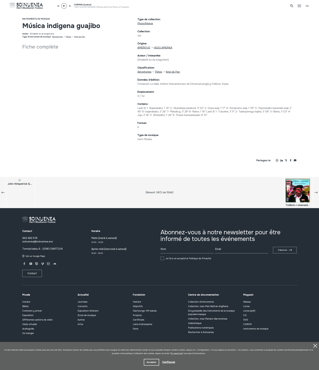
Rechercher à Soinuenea (201, 332)
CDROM (247, 324)
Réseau (247, 301)
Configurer (168, 362)
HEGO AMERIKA (163, 47)
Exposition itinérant (88, 310)
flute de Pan (79, 37)
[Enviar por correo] (295, 160)
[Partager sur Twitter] (286, 160)
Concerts (82, 306)
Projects (137, 315)
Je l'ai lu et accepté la (188, 258)
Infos (80, 324)
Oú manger (28, 333)
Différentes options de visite (37, 319)
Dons (135, 328)
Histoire (137, 301)
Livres (246, 306)
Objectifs (138, 306)
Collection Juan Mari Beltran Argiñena (208, 306)
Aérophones (57, 37)
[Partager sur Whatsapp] (277, 160)
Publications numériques (201, 327)
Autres (81, 319)
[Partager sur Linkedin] (281, 160)
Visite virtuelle (29, 324)
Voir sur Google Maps (35, 256)
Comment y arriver (32, 310)
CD (244, 315)
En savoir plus (177, 353)
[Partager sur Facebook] (290, 160)
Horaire (26, 301)
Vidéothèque (194, 323)
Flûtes (68, 37)
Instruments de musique (36, 19)
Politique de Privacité (200, 258)
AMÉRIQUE (143, 47)
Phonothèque (145, 23)
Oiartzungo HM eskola (145, 310)
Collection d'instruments (201, 301)
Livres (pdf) (249, 310)
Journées (82, 301)
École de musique (87, 315)
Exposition (28, 315)
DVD (245, 319)
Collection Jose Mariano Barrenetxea (207, 318)
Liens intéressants (142, 324)
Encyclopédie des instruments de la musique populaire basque (211, 312)
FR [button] (307, 6)
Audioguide (28, 328)
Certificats (138, 319)
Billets (25, 306)
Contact (32, 273)
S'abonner (282, 250)
